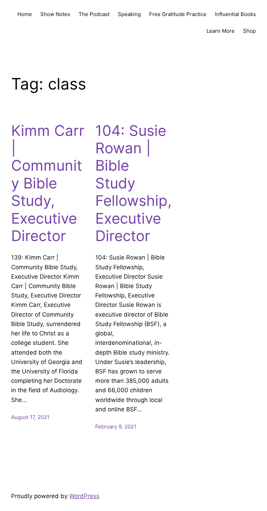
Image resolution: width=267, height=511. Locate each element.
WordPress (84, 496)
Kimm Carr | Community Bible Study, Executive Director (47, 183)
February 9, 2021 (115, 426)
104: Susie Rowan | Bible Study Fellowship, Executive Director (133, 183)
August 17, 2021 (30, 417)
